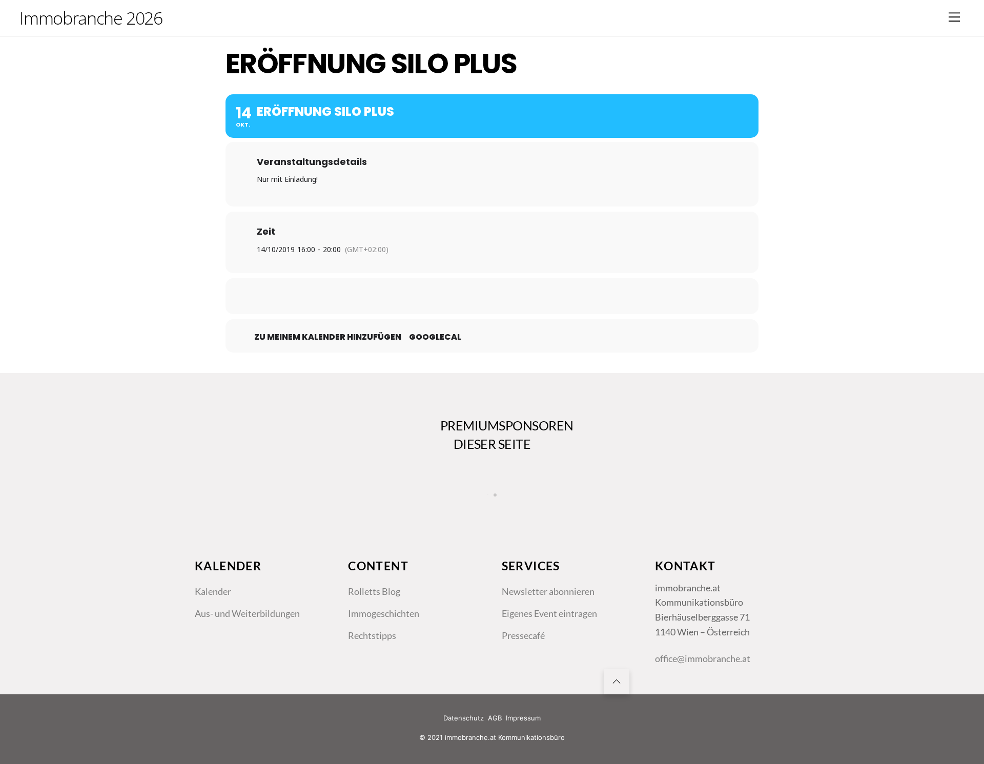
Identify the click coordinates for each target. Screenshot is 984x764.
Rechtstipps (372, 635)
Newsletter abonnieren (548, 591)
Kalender (213, 591)
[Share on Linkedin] (492, 296)
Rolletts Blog (374, 591)
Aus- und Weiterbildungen (247, 613)
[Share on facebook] (441, 296)
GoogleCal (435, 337)
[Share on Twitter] (466, 296)
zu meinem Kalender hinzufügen (327, 337)
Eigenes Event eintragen (549, 613)
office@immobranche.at (702, 658)
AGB (495, 718)
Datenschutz (463, 718)
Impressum (523, 718)
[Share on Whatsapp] (517, 296)
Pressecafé (523, 635)
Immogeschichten (383, 613)
